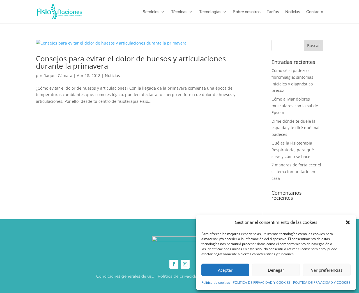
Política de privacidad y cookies (188, 276)
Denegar (276, 270)
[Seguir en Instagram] (185, 264)
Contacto (314, 12)
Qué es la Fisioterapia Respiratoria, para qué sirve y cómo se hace (292, 149)
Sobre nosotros (247, 12)
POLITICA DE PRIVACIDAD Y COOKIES (261, 282)
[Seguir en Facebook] (173, 264)
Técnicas (179, 12)
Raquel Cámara (57, 75)
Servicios (151, 12)
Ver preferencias (326, 270)
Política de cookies (215, 282)
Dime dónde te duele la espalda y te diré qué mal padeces (295, 127)
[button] (348, 222)
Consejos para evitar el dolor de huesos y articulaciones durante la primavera (131, 62)
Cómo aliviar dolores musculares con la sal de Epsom (294, 105)
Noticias (292, 12)
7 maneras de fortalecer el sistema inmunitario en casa (296, 171)
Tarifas (273, 12)
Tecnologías (210, 12)
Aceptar (225, 270)
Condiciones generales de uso (125, 276)
